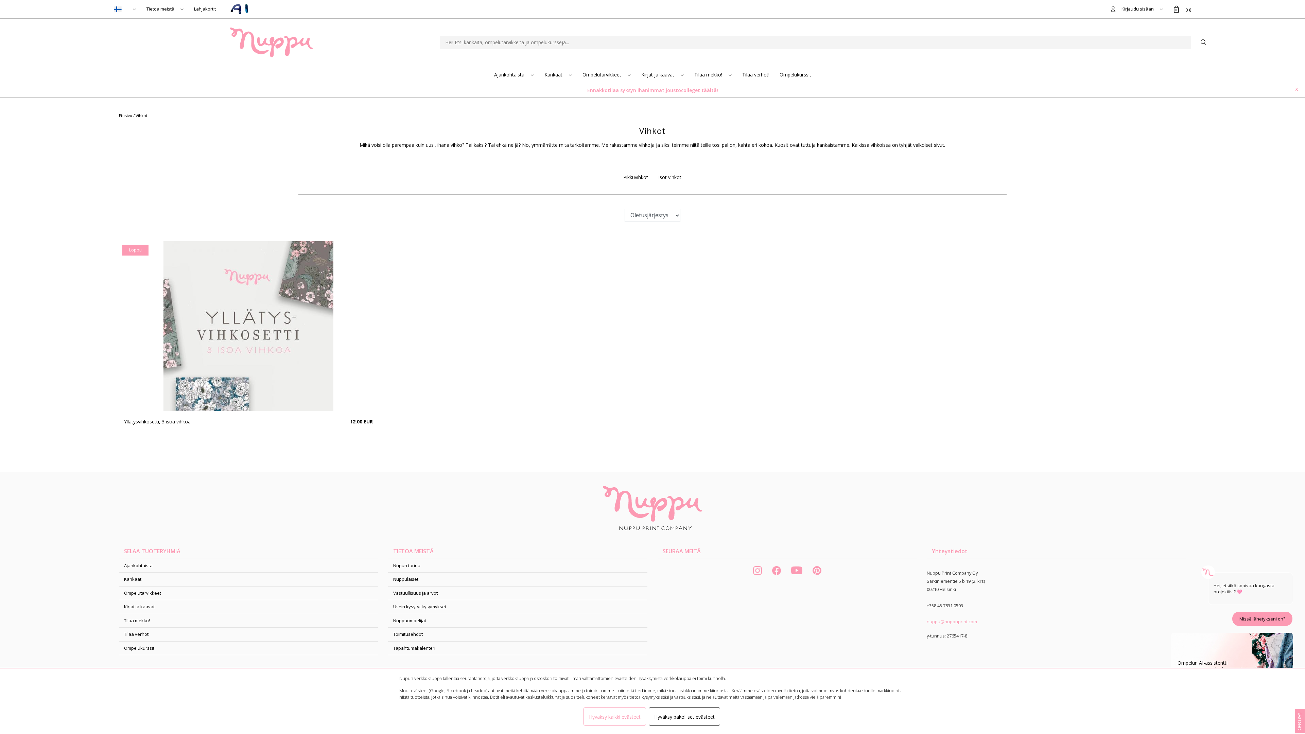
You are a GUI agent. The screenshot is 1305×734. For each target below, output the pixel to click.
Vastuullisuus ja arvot (415, 593)
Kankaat (554, 74)
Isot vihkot (669, 177)
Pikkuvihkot (635, 177)
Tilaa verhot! (755, 74)
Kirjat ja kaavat (658, 74)
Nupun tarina (406, 565)
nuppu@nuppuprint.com (952, 621)
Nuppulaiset (405, 579)
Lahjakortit (205, 9)
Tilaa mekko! (709, 74)
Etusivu (126, 116)
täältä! (709, 90)
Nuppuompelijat (409, 620)
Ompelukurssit (795, 74)
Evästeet (1300, 721)
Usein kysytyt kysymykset (419, 607)
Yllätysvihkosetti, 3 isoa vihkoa (157, 421)
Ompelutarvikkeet (602, 74)
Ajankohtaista (510, 74)
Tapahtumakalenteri (414, 648)
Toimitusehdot (408, 634)
